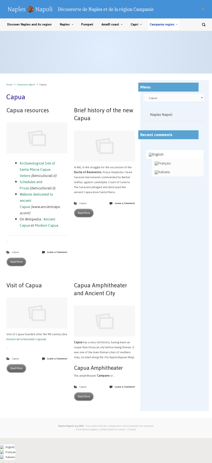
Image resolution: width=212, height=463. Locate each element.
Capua (15, 252)
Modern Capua (46, 225)
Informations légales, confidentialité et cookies (101, 429)
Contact (132, 429)
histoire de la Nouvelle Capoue (25, 339)
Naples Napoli (161, 114)
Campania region (26, 84)
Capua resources (27, 110)
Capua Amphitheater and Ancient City (100, 289)
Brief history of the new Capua (103, 114)
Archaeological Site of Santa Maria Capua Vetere (37, 169)
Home (9, 84)
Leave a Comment (57, 252)
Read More (16, 261)
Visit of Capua (24, 285)
